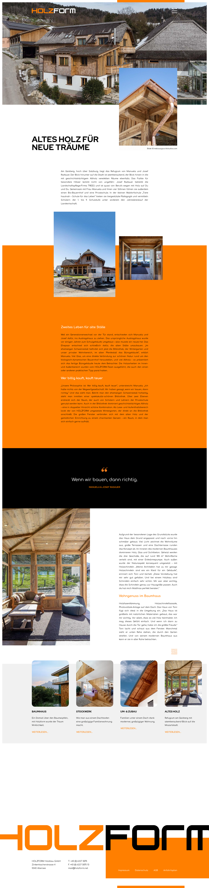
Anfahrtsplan (170, 870)
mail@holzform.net (78, 868)
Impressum (123, 870)
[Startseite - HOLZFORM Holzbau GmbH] (53, 10)
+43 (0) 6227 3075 (79, 861)
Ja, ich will (104, 806)
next (174, 652)
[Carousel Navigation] (104, 657)
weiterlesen (39, 732)
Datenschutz (141, 870)
